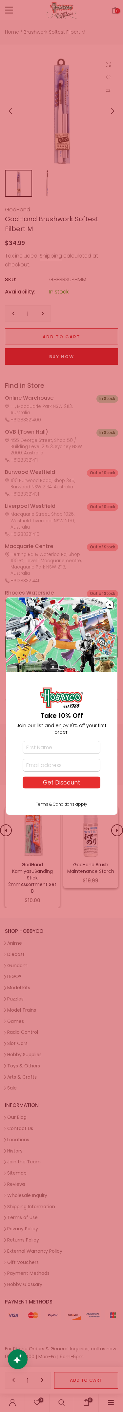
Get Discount (61, 782)
